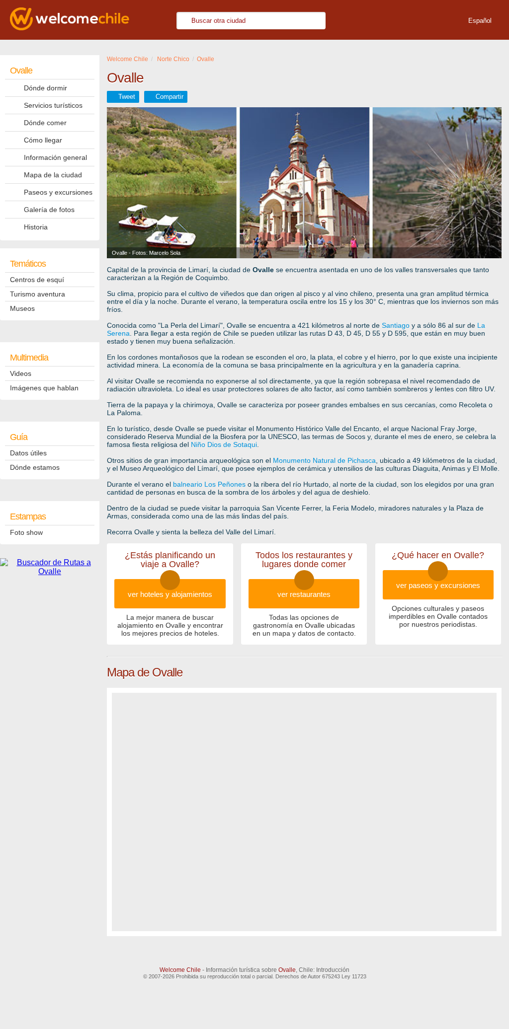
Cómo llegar (43, 140)
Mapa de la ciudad (53, 175)
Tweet (126, 96)
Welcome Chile (180, 969)
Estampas (28, 516)
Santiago (396, 325)
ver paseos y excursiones (438, 585)
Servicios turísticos (53, 105)
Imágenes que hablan (44, 388)
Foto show (26, 532)
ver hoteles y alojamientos (170, 594)
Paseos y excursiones (58, 192)
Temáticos (28, 264)
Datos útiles (28, 453)
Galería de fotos (49, 210)
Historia (36, 227)
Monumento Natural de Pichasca (324, 460)
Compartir (169, 96)
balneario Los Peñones (209, 484)
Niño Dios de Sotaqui (224, 444)
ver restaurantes (304, 594)
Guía (18, 437)
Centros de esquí (37, 280)
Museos (22, 308)
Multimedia (29, 358)
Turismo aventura (37, 294)
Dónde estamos (35, 467)
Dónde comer (45, 123)
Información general (55, 157)
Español (480, 20)
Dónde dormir (45, 88)
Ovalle (21, 70)
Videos (20, 373)
